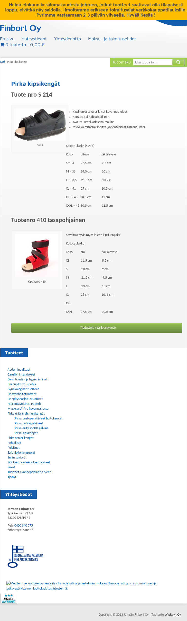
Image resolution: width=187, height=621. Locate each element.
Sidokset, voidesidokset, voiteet (29, 462)
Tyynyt (12, 477)
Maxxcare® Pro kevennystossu (28, 409)
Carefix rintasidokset (21, 375)
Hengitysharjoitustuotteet (25, 399)
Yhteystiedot (34, 38)
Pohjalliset (14, 443)
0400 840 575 (23, 526)
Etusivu (7, 38)
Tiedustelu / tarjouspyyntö (98, 328)
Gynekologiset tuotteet (23, 389)
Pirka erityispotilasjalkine (31, 428)
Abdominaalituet (19, 370)
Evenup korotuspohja (22, 384)
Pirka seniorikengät (21, 438)
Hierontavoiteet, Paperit (24, 404)
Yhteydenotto (67, 38)
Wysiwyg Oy (173, 615)
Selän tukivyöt (17, 457)
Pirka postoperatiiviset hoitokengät (39, 418)
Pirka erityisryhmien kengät (26, 414)
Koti (2, 62)
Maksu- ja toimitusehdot (112, 38)
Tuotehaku (121, 62)
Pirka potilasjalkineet (29, 423)
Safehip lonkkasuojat (21, 453)
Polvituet (14, 448)
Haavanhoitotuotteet (22, 394)
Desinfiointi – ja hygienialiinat (27, 379)
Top (175, 609)
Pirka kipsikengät (26, 433)
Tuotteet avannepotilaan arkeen (29, 472)
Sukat (11, 467)
